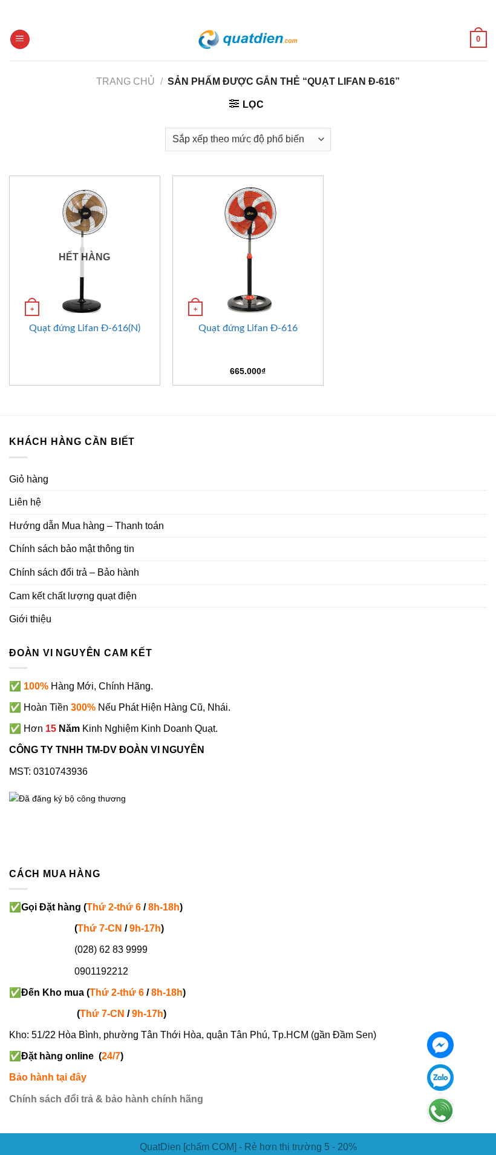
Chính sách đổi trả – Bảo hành (74, 572)
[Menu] (20, 40)
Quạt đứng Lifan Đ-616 (248, 328)
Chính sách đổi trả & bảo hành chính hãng (106, 1099)
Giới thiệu (30, 619)
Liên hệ (25, 502)
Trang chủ (125, 81)
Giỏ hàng (28, 479)
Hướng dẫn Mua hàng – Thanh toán (86, 526)
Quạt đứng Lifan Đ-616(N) (84, 328)
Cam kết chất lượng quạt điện (73, 596)
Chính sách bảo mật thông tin (71, 549)
